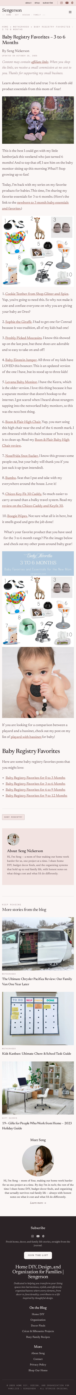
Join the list (38, 1255)
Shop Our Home (38, 1370)
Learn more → (38, 1203)
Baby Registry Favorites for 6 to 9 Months (35, 790)
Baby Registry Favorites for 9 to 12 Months (36, 796)
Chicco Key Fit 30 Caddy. (23, 494)
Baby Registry (13, 817)
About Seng (38, 1353)
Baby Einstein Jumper (21, 360)
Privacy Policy (38, 1365)
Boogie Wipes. (17, 516)
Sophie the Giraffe (18, 322)
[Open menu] (70, 12)
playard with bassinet (26, 737)
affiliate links (39, 62)
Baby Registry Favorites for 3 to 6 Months (35, 784)
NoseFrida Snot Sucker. (22, 456)
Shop (37, 2)
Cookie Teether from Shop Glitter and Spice (36, 294)
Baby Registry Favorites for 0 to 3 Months (35, 778)
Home (5, 27)
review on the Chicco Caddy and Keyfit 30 (32, 506)
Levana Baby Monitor (21, 382)
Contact (38, 1359)
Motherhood (21, 27)
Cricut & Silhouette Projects (38, 1331)
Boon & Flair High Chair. (23, 422)
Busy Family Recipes (38, 1337)
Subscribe (48, 2)
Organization (38, 1320)
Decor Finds (38, 1326)
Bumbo (10, 478)
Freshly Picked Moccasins (23, 338)
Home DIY (38, 1314)
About (28, 2)
